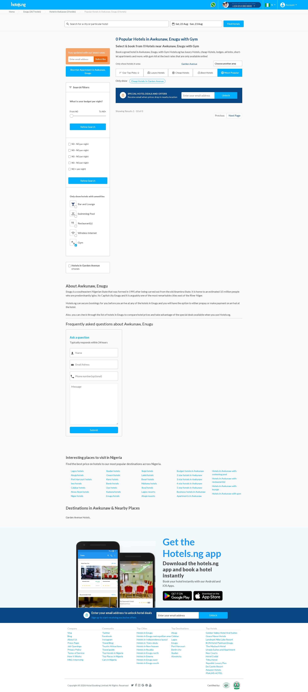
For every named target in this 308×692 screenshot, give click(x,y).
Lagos (174, 639)
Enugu (174, 643)
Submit (94, 429)
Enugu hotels (113, 496)
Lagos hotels (77, 471)
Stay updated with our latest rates (86, 52)
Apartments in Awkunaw (189, 496)
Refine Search (87, 126)
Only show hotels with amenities (87, 196)
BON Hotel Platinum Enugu (219, 643)
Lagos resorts (148, 491)
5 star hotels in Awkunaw (189, 487)
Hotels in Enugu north (148, 653)
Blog (70, 636)
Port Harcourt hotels (81, 479)
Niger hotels (77, 496)
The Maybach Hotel (216, 646)
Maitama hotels (149, 483)
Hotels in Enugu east (147, 659)
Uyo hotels (111, 487)
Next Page (234, 115)
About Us (72, 639)
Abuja (174, 632)
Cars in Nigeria (109, 659)
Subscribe (100, 59)
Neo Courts (212, 653)
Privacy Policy (74, 649)
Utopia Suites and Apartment (220, 649)
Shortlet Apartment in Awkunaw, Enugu (87, 71)
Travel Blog (107, 643)
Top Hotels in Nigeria (112, 653)
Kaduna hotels (113, 491)
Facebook (107, 636)
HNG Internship (76, 659)
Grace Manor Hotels (216, 636)
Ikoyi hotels (147, 487)
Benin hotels (112, 483)
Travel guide (108, 649)
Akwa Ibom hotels (80, 491)
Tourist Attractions (112, 646)
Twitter (106, 632)
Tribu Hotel (211, 659)
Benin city (176, 649)
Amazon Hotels (213, 669)
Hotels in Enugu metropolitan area (154, 636)
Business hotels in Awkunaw (191, 491)
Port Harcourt (178, 646)
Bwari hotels (147, 479)
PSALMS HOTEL (214, 673)
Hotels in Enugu (145, 632)
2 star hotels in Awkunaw (189, 475)
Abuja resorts (148, 496)
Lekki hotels (147, 475)
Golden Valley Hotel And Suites (221, 632)
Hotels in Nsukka (145, 649)
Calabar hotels (78, 487)
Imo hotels (76, 483)
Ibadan (174, 653)
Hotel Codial (212, 656)
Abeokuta (176, 656)
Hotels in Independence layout (152, 639)
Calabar (175, 636)
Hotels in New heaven (148, 646)
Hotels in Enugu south (148, 663)
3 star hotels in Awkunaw (189, 479)
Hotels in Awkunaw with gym (226, 493)
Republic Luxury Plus (216, 663)
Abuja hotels (77, 475)
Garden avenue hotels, (78, 517)
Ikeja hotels (147, 471)
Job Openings (74, 646)
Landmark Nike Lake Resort (219, 639)
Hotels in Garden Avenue (86, 265)
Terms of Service (76, 653)
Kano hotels (112, 479)
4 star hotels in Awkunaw (189, 483)
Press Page (73, 643)
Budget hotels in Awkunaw (190, 471)
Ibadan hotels (113, 471)
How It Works (74, 656)
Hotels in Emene (145, 656)
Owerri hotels (113, 475)
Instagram (107, 639)
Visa (70, 632)
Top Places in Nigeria (112, 656)
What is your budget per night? (86, 101)
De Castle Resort (214, 666)
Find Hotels (233, 23)
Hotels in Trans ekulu (147, 643)
